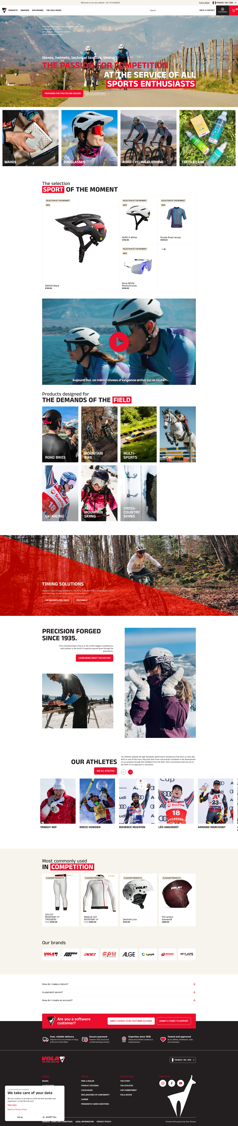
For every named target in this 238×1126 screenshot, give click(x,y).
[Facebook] (171, 1083)
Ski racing (54, 516)
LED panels (81, 600)
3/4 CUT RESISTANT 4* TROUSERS (52, 917)
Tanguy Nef (48, 827)
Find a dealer (204, 3)
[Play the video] (119, 342)
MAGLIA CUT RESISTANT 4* (91, 918)
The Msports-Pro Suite (57, 600)
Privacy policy (104, 1122)
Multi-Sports (130, 455)
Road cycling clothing (143, 161)
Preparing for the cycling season (63, 93)
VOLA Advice (126, 1095)
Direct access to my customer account (131, 1021)
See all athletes (105, 771)
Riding (169, 457)
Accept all (51, 1117)
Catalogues (87, 1090)
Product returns (90, 1086)
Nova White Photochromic (129, 284)
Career (84, 1099)
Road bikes (55, 457)
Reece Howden (90, 827)
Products (13, 10)
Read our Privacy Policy (17, 1109)
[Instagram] (162, 1083)
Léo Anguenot (168, 827)
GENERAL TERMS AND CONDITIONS (57, 1122)
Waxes (10, 161)
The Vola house (53, 10)
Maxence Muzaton (132, 827)
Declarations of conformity (95, 1095)
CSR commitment (128, 1090)
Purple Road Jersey (170, 237)
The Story (125, 1081)
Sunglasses (74, 161)
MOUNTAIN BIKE (93, 455)
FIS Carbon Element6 (167, 918)
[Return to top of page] (233, 1123)
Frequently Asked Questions (95, 1104)
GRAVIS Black (52, 286)
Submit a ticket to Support (173, 1021)
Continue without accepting (18, 1089)
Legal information (84, 1122)
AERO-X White (129, 237)
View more (12, 1105)
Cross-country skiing (131, 512)
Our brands (38, 10)
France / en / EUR (225, 3)
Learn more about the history (94, 658)
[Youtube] (180, 1083)
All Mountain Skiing (93, 512)
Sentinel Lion (130, 919)
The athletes (126, 1086)
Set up (20, 1117)
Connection (222, 12)
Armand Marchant (211, 827)
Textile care (192, 161)
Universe (24, 10)
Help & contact (207, 10)
